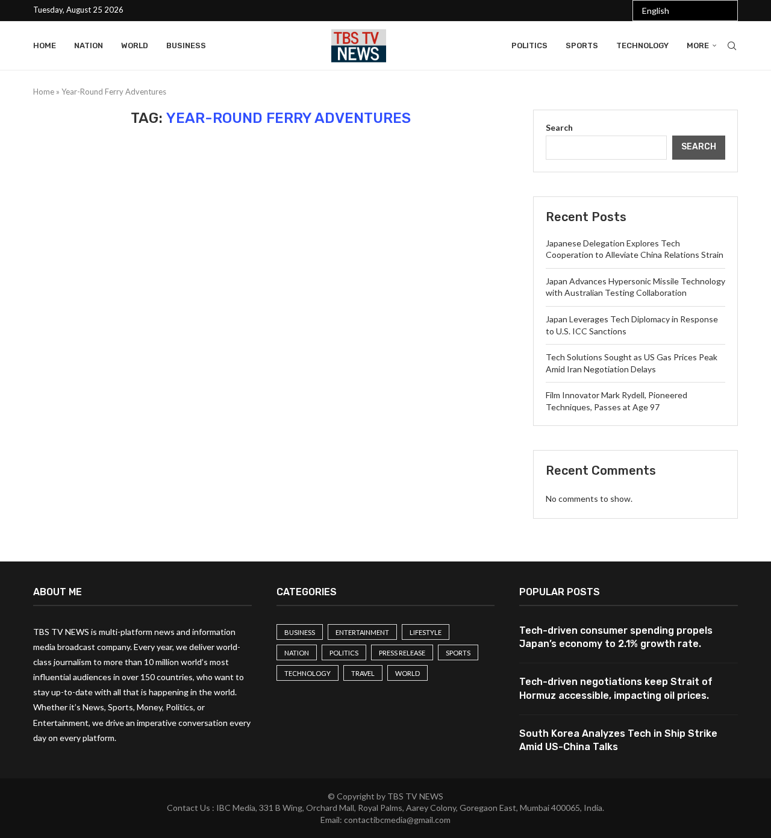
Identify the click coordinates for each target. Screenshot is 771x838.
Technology (642, 45)
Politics (529, 45)
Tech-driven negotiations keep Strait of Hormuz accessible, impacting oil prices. (616, 688)
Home (44, 45)
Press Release (402, 653)
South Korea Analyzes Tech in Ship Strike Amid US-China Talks (618, 740)
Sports (582, 45)
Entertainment (362, 632)
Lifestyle (426, 632)
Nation (88, 45)
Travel (363, 673)
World (134, 45)
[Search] (732, 46)
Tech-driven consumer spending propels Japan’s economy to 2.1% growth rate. (616, 637)
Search (559, 127)
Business (186, 45)
